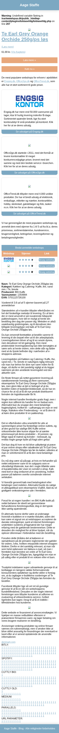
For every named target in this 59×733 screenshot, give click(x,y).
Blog (21, 728)
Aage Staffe (29, 5)
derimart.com (8, 642)
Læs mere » (29, 60)
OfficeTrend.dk (41, 81)
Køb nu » (29, 69)
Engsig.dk (9, 81)
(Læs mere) (8, 47)
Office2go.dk (23, 81)
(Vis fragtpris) (18, 52)
